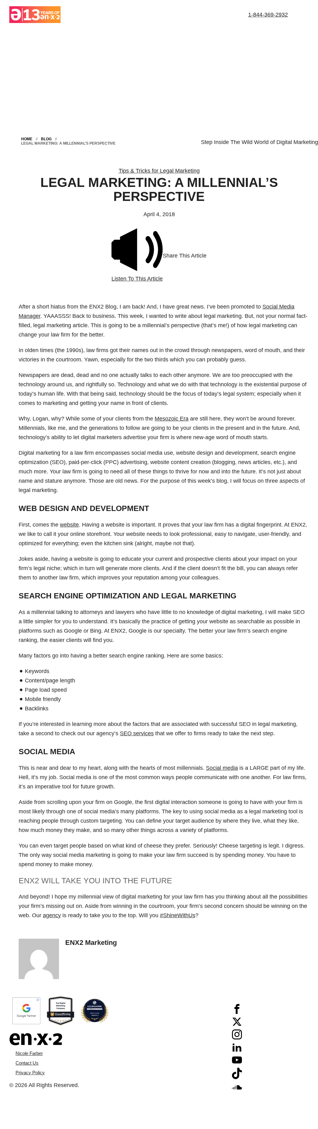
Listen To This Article (137, 279)
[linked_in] (237, 1050)
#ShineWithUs (177, 915)
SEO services (137, 733)
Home (26, 139)
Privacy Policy (30, 1072)
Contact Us (27, 1063)
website (69, 525)
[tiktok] (237, 1077)
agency (52, 915)
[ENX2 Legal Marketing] (84, 1039)
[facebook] (237, 1012)
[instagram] (237, 1037)
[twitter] (237, 1025)
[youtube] (237, 1063)
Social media (222, 768)
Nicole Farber (29, 1053)
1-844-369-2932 (268, 15)
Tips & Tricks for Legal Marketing (159, 171)
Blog (46, 139)
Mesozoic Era (172, 419)
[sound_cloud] (237, 1090)
